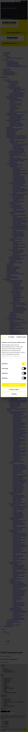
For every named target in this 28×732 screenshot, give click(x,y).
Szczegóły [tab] (11, 337)
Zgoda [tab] (4, 337)
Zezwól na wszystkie (14, 385)
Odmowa (14, 394)
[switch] (24, 368)
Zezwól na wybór (14, 389)
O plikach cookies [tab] (21, 337)
